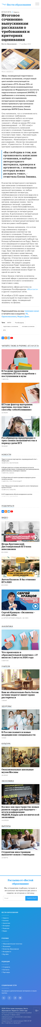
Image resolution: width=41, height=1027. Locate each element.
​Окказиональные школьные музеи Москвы (18, 770)
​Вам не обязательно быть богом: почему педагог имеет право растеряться (20, 695)
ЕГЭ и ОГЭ (6, 11)
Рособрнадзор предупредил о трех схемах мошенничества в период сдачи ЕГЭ (19, 440)
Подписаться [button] (31, 898)
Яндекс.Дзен (23, 316)
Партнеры (6, 972)
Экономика (6, 946)
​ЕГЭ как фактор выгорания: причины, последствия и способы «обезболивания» (17, 407)
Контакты (6, 969)
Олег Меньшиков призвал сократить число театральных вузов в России (20, 486)
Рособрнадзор (19, 322)
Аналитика (6, 923)
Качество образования (11, 949)
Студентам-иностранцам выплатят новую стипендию (18, 853)
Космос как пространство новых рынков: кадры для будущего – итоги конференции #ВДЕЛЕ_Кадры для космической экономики (20, 812)
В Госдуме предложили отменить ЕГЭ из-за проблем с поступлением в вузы (19, 373)
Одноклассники (9, 316)
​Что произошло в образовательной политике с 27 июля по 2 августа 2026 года (20, 655)
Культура (13, 489)
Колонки (6, 920)
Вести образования (9, 44)
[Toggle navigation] (37, 4)
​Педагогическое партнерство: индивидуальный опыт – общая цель (20, 460)
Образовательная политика (12, 943)
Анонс (11, 473)
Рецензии (6, 928)
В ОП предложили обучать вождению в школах (17, 494)
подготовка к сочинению (10, 326)
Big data (6, 954)
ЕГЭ (4, 330)
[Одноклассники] (6, 338)
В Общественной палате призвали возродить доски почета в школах (19, 478)
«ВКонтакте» (32, 288)
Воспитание (14, 463)
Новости (6, 918)
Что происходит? (15, 481)
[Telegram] (8, 338)
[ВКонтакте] (3, 338)
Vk (27, 314)
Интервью (6, 925)
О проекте (6, 967)
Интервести (7, 951)
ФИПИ (9, 322)
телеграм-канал (31, 311)
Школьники (14, 496)
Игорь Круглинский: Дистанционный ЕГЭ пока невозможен (16, 546)
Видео (5, 931)
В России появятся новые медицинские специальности (19, 733)
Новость (16, 12)
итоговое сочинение (28, 326)
